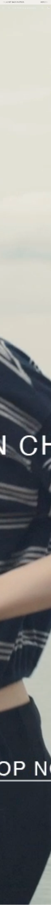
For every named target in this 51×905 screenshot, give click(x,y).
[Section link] (25, 455)
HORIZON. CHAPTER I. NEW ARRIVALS (27, 2)
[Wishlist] (42, 8)
